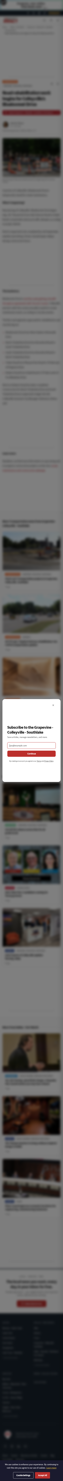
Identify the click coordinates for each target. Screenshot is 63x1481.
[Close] (53, 705)
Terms (39, 761)
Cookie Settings (23, 1475)
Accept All (42, 1475)
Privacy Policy (48, 761)
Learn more (51, 1468)
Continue (31, 753)
